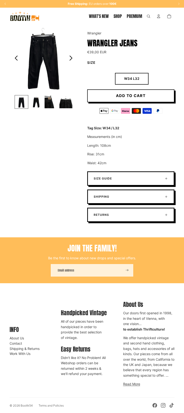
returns (101, 215)
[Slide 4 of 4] (65, 102)
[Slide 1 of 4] (21, 102)
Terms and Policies (51, 405)
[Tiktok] (171, 405)
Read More (131, 384)
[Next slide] (72, 59)
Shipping (101, 196)
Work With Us (20, 354)
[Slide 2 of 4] (36, 102)
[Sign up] (127, 270)
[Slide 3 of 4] (51, 102)
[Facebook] (155, 405)
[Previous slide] (15, 59)
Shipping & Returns (25, 349)
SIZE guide (103, 178)
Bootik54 (27, 405)
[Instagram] (163, 405)
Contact (16, 343)
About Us (17, 338)
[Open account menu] (158, 16)
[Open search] (148, 16)
